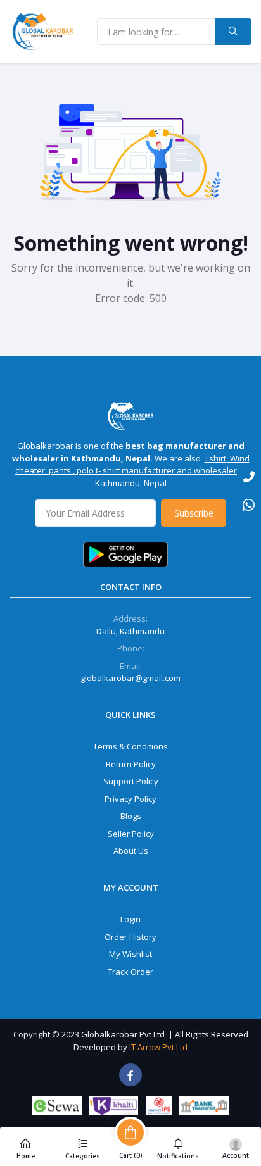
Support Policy (130, 781)
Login (130, 919)
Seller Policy (131, 833)
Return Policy (131, 764)
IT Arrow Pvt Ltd (158, 1047)
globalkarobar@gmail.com (130, 678)
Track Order (130, 971)
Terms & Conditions (130, 746)
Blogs (130, 816)
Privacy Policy (130, 799)
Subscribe (193, 513)
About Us (130, 850)
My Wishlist (130, 954)
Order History (130, 937)
